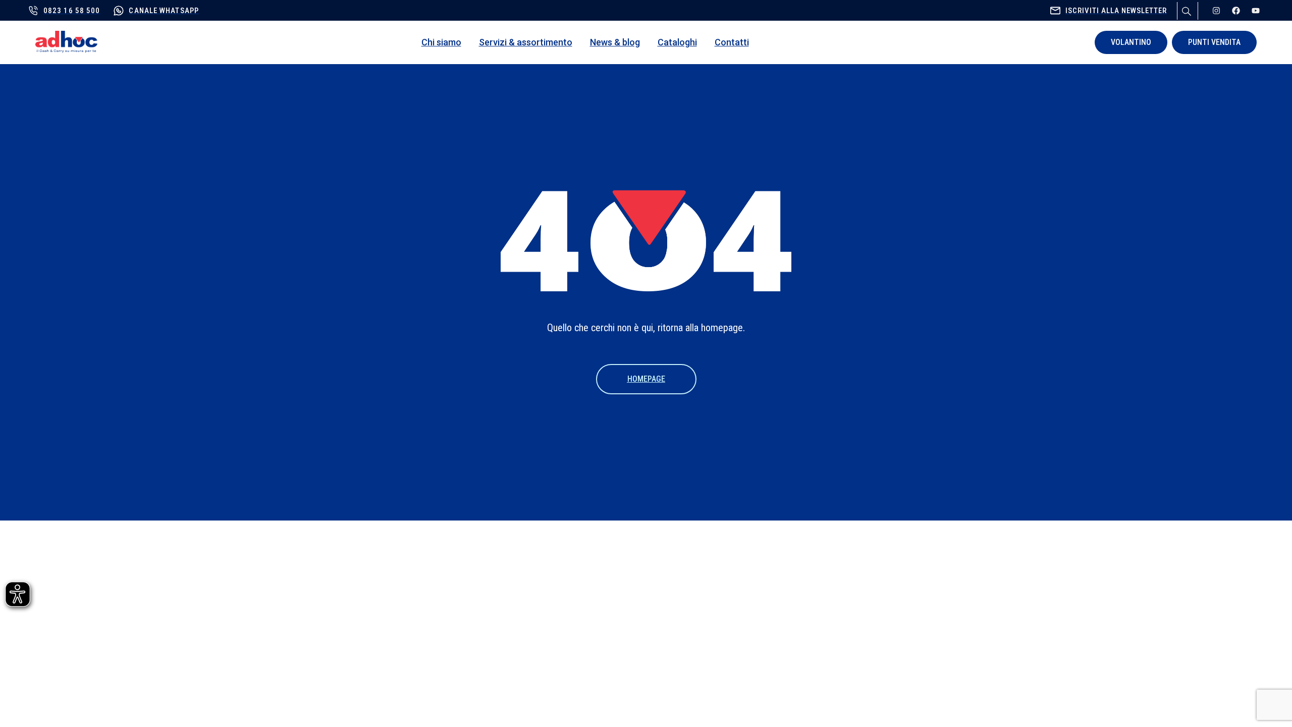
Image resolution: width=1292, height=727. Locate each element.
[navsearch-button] (1185, 10)
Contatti (732, 42)
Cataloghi (677, 42)
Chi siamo (441, 42)
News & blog (615, 42)
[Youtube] (1256, 11)
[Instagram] (1216, 11)
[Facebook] (1236, 11)
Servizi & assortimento (525, 42)
